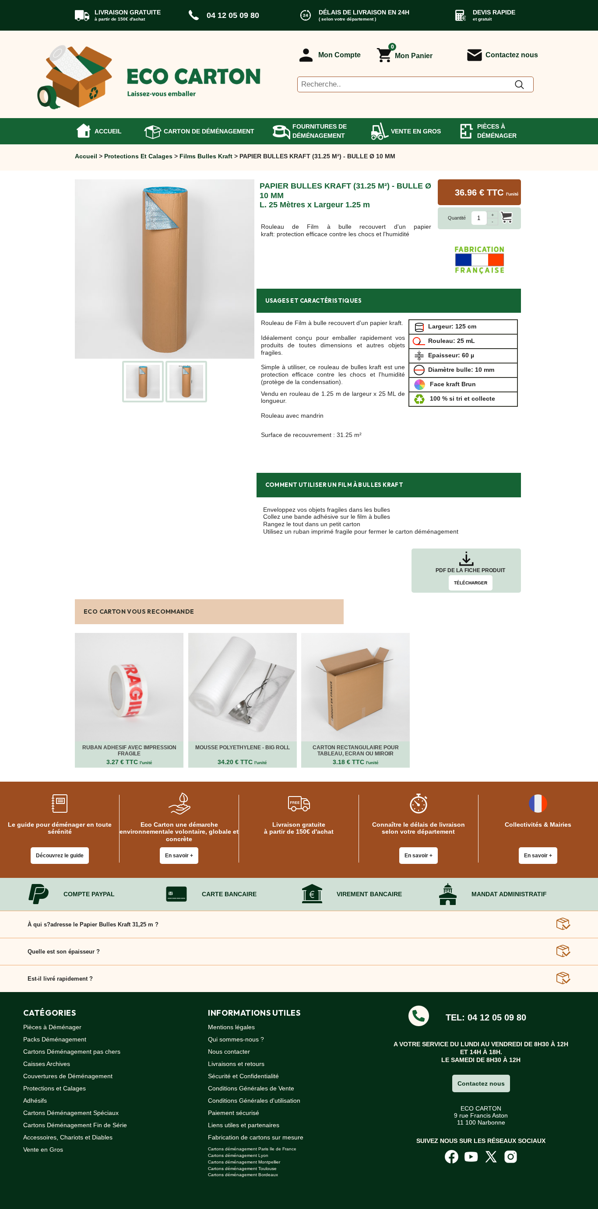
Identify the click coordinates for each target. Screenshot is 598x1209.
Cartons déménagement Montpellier (244, 1162)
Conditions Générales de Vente (251, 1088)
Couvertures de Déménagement (68, 1076)
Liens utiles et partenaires (243, 1125)
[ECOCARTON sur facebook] (451, 1156)
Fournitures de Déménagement (319, 131)
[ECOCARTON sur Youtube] (471, 1156)
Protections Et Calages (138, 156)
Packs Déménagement (54, 1039)
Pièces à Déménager (497, 131)
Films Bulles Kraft (205, 156)
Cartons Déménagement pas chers (71, 1051)
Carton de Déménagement (209, 131)
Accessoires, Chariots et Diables (68, 1137)
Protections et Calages (54, 1088)
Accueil (108, 131)
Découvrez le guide (60, 856)
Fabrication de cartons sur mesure (255, 1137)
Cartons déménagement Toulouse (242, 1168)
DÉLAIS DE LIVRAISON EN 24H (364, 12)
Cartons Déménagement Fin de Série (75, 1125)
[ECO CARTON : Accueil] (149, 74)
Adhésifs (35, 1100)
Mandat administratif (509, 894)
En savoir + (179, 856)
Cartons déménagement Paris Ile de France (252, 1148)
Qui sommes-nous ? (236, 1039)
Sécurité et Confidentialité (243, 1076)
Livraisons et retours (236, 1063)
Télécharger (470, 582)
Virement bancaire (369, 894)
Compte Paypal (89, 894)
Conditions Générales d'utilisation (254, 1100)
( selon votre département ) (347, 19)
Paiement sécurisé (233, 1112)
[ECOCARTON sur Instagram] (511, 1156)
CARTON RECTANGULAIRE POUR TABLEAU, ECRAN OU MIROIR (356, 750)
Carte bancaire (229, 894)
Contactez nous (511, 55)
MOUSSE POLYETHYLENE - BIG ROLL (242, 747)
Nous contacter (229, 1051)
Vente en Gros (416, 131)
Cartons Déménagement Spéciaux (71, 1112)
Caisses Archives (46, 1063)
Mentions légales (231, 1027)
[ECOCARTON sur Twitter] (491, 1156)
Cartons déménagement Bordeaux (243, 1174)
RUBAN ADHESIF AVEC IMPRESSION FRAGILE (129, 750)
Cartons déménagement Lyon (238, 1155)
